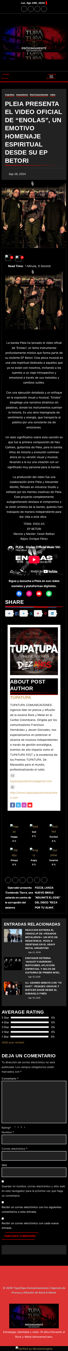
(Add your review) (13, 1042)
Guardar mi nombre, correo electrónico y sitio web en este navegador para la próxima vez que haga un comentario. (33, 1191)
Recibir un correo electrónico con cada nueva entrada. (30, 1225)
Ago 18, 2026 (34, 998)
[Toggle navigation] (51, 76)
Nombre (8, 1132)
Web (4, 1165)
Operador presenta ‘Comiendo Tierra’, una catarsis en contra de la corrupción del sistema (19, 897)
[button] (5, 76)
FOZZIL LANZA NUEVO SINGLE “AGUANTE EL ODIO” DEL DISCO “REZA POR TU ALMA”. (48, 897)
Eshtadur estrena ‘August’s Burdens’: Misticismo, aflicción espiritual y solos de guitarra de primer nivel (42, 965)
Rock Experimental (39, 95)
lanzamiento (22, 95)
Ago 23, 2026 (34, 952)
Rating (6, 1127)
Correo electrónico (14, 1148)
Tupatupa (20, 697)
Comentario (10, 1078)
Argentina (9, 95)
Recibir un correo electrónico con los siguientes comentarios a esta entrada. (31, 1209)
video (52, 95)
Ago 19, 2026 (34, 977)
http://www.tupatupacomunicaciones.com (33, 795)
